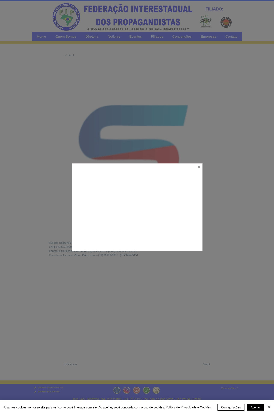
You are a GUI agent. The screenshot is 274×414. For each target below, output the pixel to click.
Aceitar (255, 407)
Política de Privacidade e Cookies (188, 407)
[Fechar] (268, 407)
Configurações (231, 407)
